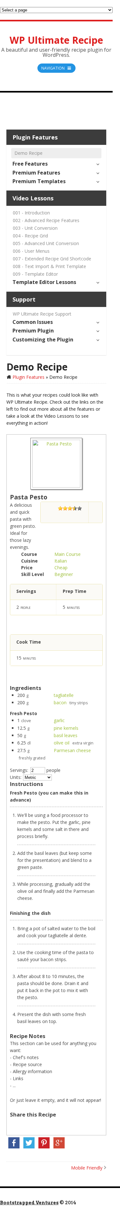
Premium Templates (39, 181)
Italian (60, 561)
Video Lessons (32, 198)
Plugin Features (35, 137)
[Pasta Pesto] (56, 486)
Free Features (30, 163)
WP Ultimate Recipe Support (42, 314)
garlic (59, 720)
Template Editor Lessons (44, 282)
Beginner (63, 574)
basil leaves (65, 735)
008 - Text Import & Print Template (49, 266)
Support (24, 299)
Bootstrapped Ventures (29, 1202)
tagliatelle (64, 695)
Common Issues (32, 321)
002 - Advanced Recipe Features (46, 220)
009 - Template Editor (35, 274)
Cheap (61, 567)
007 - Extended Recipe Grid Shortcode (52, 259)
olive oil (61, 743)
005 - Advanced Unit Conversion (46, 243)
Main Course (67, 554)
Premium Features (36, 172)
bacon (60, 702)
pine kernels (66, 728)
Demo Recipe (28, 153)
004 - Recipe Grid (30, 236)
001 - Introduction (31, 213)
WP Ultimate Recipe (56, 40)
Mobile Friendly (86, 1168)
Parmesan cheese (72, 750)
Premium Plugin (33, 330)
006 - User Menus (31, 251)
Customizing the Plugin (42, 339)
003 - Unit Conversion (35, 228)
